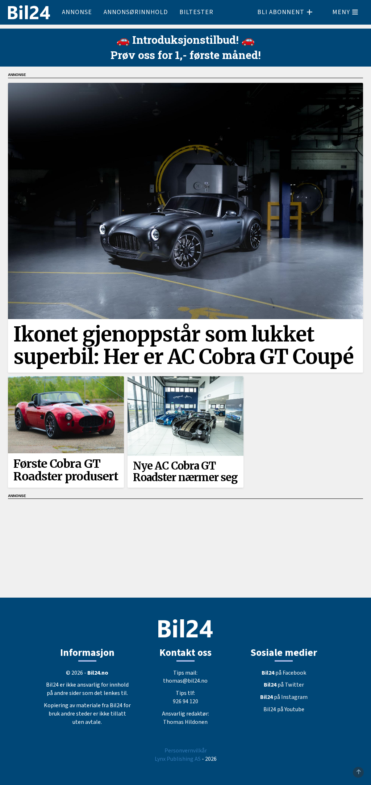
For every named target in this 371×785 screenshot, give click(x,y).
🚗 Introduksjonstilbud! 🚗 (185, 40)
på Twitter (284, 685)
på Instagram (284, 697)
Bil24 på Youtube (283, 709)
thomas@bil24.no (185, 681)
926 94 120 (185, 701)
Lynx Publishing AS (178, 759)
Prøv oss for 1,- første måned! (186, 55)
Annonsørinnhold (136, 12)
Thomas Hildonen (185, 722)
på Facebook (284, 673)
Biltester (196, 12)
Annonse (77, 12)
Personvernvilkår (185, 751)
